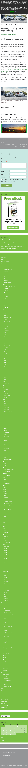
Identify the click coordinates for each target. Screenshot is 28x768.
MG (3, 461)
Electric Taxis (4, 604)
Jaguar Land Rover (6, 416)
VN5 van (5, 618)
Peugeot (4, 491)
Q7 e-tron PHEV (7, 276)
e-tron (5, 273)
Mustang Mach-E (7, 395)
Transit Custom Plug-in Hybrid (10, 614)
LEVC (4, 617)
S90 (5, 596)
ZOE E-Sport (6, 520)
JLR (3, 420)
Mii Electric (6, 532)
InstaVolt (6, 341)
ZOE (5, 516)
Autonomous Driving (7, 282)
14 (3, 730)
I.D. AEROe (6, 581)
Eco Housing (5, 648)
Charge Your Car (7, 321)
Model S (5, 550)
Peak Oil (4, 661)
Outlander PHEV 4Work (8, 626)
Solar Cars (3, 703)
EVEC (4, 385)
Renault (4, 508)
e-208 (5, 495)
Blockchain (3, 257)
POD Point (6, 356)
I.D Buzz (5, 642)
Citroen (4, 377)
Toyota (4, 557)
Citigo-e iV (6, 536)
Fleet (2, 688)
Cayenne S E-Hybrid (8, 501)
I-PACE (5, 417)
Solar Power (5, 668)
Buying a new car (7, 676)
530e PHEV (6, 290)
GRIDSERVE (6, 338)
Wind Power (5, 670)
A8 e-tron (6, 271)
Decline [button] (16, 11)
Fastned (5, 336)
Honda (4, 399)
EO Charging (6, 330)
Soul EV (5, 434)
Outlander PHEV (7, 475)
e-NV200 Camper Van (8, 632)
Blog (2, 259)
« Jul (2, 737)
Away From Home (7, 686)
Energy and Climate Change (6, 647)
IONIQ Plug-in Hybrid (8, 411)
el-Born (5, 530)
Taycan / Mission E (7, 505)
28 (3, 734)
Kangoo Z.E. (6, 636)
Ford (4, 391)
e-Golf (5, 573)
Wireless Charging (7, 373)
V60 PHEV (6, 598)
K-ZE (5, 512)
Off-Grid (4, 657)
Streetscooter (7, 610)
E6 (4, 311)
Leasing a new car (7, 680)
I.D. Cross (6, 583)
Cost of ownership (8, 678)
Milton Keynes (4, 692)
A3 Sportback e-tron (8, 269)
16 (10, 730)
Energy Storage (6, 653)
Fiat (3, 387)
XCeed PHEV (6, 436)
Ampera (5, 562)
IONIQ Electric (7, 407)
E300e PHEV (6, 455)
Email (3, 174)
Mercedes (5, 446)
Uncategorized (4, 707)
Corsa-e (5, 487)
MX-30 (5, 444)
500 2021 (6, 389)
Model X (5, 552)
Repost (14, 34)
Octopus (6, 347)
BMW (4, 284)
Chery (4, 375)
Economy (4, 651)
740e (5, 292)
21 (3, 732)
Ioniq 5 (5, 405)
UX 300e (5, 440)
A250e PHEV (6, 448)
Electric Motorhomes (5, 602)
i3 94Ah (6, 298)
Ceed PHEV (6, 424)
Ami (5, 379)
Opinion (9, 34)
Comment (4, 161)
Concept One (6, 524)
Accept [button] (12, 11)
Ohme (5, 349)
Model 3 (5, 548)
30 (10, 734)
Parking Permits (4, 699)
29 (6, 734)
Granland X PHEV (7, 567)
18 (17, 730)
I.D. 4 (5, 645)
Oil (3, 659)
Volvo (4, 594)
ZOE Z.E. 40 (7, 518)
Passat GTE (6, 590)
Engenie (5, 328)
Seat (4, 528)
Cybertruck (6, 546)
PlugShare (6, 353)
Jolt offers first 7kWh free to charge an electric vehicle (12, 239)
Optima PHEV (6, 432)
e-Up (5, 575)
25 (17, 732)
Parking (4, 489)
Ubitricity (6, 368)
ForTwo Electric (7, 542)
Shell (5, 362)
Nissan (4, 477)
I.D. (4, 579)
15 (6, 730)
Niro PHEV (6, 430)
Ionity (5, 343)
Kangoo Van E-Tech (8, 514)
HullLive (9, 111)
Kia (19, 32)
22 (6, 732)
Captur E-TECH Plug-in (8, 509)
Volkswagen (5, 571)
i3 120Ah (7, 296)
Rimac (4, 522)
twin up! (5, 592)
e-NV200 (5, 630)
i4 (4, 301)
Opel (4, 485)
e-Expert (6, 497)
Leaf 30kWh (7, 483)
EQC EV (5, 457)
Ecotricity (6, 326)
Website (3, 177)
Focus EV (6, 393)
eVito (5, 622)
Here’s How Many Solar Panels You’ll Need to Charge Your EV (13, 246)
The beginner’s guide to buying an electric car (10, 242)
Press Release (4, 701)
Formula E (5, 397)
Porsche (4, 499)
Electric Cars (13, 32)
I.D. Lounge (6, 586)
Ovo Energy (6, 351)
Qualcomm (6, 358)
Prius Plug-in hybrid (8, 558)
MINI (3, 467)
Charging (4, 313)
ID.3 (5, 588)
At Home (6, 684)
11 (17, 728)
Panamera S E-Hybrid (8, 503)
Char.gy (5, 319)
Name (3, 171)
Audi (3, 267)
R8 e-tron (6, 280)
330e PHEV (6, 288)
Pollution (4, 663)
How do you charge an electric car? (8, 244)
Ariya (5, 479)
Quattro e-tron (7, 278)
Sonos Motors (5, 705)
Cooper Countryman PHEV (9, 469)
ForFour (5, 540)
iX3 (4, 305)
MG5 (5, 463)
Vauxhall (4, 561)
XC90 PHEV (6, 600)
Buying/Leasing (6, 674)
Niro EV (5, 428)
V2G (5, 371)
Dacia (4, 381)
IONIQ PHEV (6, 409)
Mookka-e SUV (7, 569)
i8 (4, 303)
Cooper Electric (7, 471)
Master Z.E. (6, 638)
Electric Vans (4, 607)
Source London (7, 366)
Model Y (5, 554)
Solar (5, 364)
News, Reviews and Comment (7, 695)
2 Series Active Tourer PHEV (9, 286)
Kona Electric (6, 414)
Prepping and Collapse (7, 666)
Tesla (4, 544)
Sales (4, 526)
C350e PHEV (6, 452)
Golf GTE (6, 577)
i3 (4, 295)
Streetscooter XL (7, 612)
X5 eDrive (6, 307)
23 (10, 732)
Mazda (4, 442)
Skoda (4, 534)
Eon (5, 332)
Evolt (5, 334)
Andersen (6, 315)
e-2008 (5, 493)
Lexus (4, 439)
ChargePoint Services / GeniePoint (11, 323)
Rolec (5, 360)
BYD (3, 309)
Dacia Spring (6, 383)
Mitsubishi (5, 473)
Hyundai (4, 403)
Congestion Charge (5, 261)
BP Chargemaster (7, 317)
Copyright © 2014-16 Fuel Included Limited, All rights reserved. (14, 765)
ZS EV (5, 465)
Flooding (4, 655)
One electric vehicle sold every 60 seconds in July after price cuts (15, 145)
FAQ (2, 672)
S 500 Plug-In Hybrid (8, 459)
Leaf (5, 481)
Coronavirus (3, 263)
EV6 (17, 32)
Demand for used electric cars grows (8, 248)
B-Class (5, 450)
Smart (4, 538)
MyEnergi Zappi (7, 345)
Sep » (2, 740)
